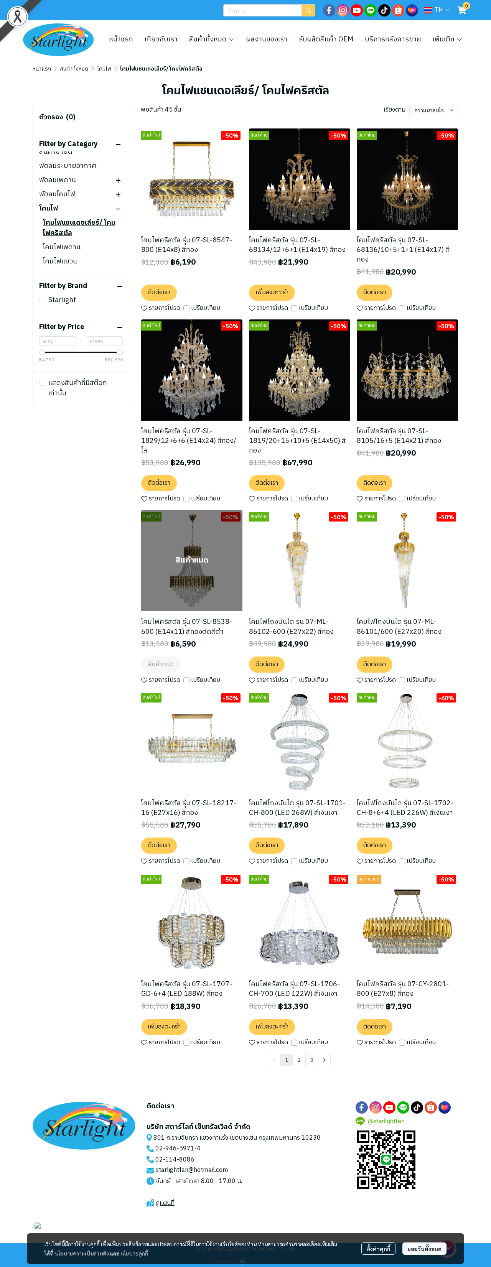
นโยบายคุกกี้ (134, 1253)
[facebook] (329, 10)
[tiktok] (384, 10)
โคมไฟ (104, 68)
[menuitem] (324, 1060)
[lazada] (412, 10)
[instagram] (343, 10)
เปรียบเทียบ (205, 308)
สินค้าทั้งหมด (74, 68)
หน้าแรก (42, 68)
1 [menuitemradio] (286, 1059)
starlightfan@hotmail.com (192, 1170)
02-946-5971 (174, 1149)
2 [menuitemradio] (299, 1059)
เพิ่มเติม (444, 39)
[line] (370, 10)
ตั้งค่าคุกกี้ (378, 1248)
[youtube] (357, 10)
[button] (269, 10)
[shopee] (398, 10)
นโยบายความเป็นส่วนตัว (82, 1253)
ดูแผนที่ (165, 1203)
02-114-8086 (174, 1160)
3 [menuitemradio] (311, 1059)
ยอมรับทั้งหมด (424, 1248)
